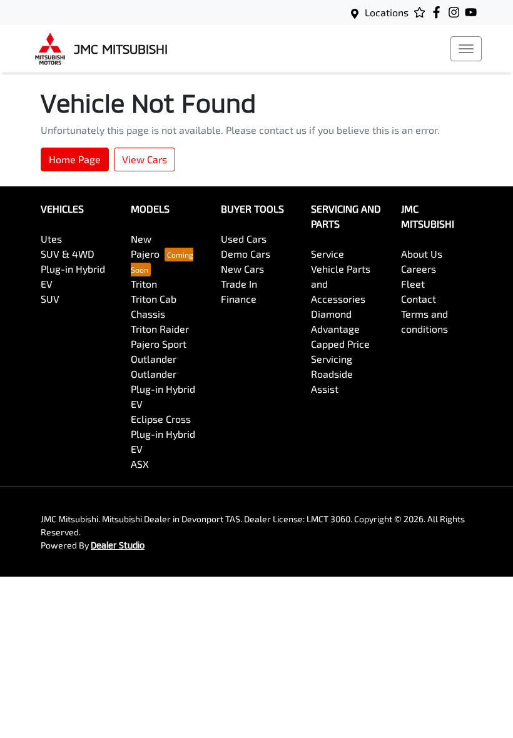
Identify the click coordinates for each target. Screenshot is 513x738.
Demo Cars (245, 254)
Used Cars (244, 239)
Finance (238, 299)
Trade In (239, 284)
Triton (144, 284)
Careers (418, 269)
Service (327, 254)
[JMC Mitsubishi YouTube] (473, 12)
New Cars (242, 269)
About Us (421, 254)
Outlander (153, 359)
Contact (418, 299)
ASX (140, 464)
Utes (51, 239)
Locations (387, 12)
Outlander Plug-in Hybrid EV (163, 389)
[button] (466, 48)
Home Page (75, 159)
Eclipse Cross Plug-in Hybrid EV (163, 434)
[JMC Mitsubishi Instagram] (456, 12)
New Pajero (145, 246)
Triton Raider (160, 329)
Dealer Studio (118, 545)
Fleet (413, 284)
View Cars (144, 159)
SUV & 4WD (67, 254)
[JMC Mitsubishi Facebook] (438, 12)
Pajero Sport (158, 344)
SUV (50, 299)
